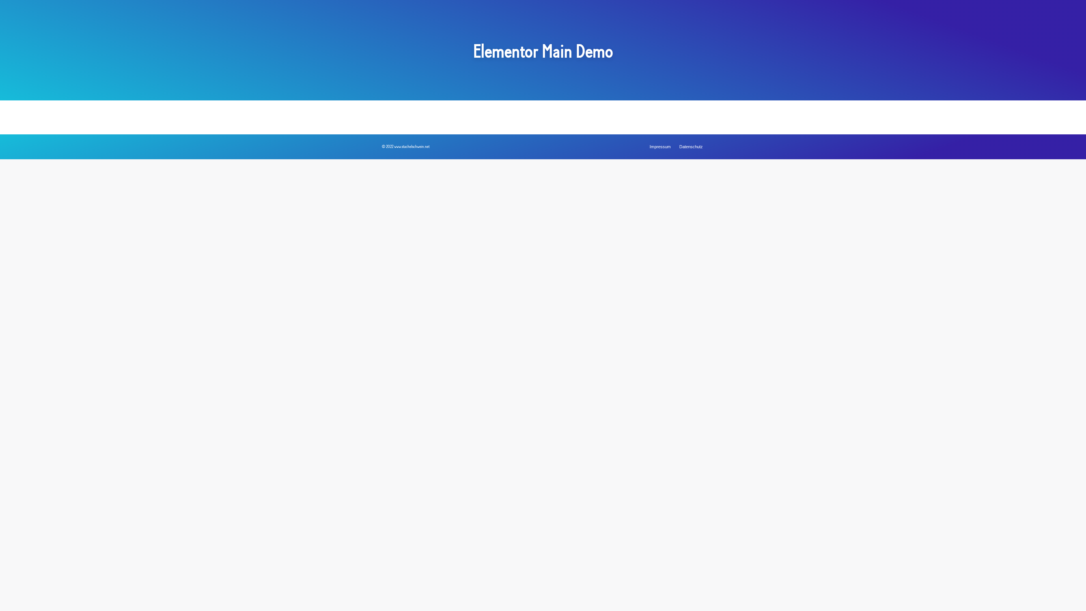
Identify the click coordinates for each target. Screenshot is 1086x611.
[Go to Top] (1077, 602)
